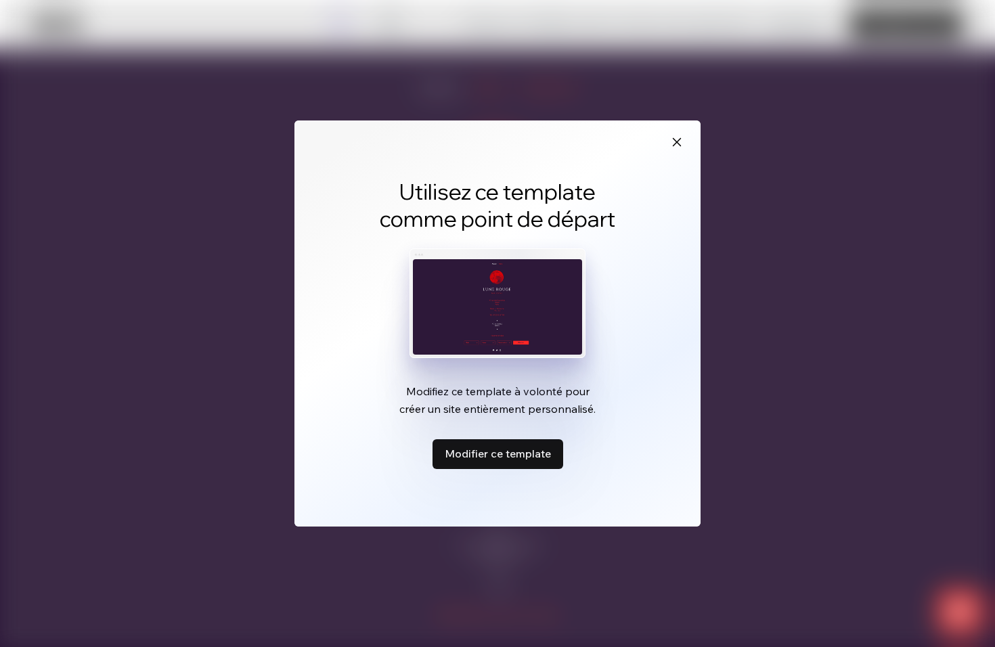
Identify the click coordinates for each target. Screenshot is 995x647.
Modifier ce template (498, 453)
